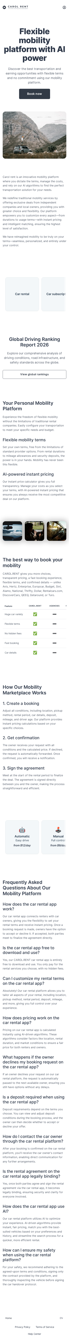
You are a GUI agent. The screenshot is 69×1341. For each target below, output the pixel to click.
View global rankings (34, 374)
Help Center (34, 1333)
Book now (34, 93)
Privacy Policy (22, 1327)
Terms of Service (45, 1327)
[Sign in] (64, 7)
